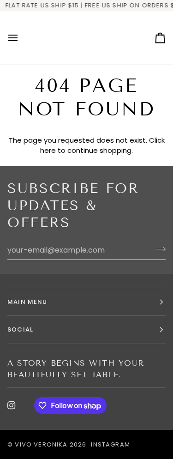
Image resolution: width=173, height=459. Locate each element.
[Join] (158, 249)
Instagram (110, 444)
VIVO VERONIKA (41, 444)
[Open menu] (21, 37)
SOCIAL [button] (20, 329)
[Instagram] (11, 405)
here (48, 150)
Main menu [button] (27, 301)
